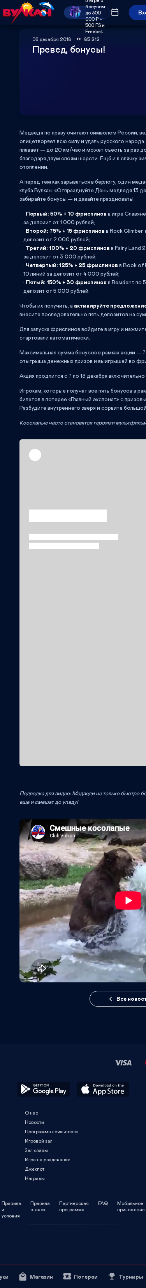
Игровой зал (39, 1141)
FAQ (103, 1203)
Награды (35, 1178)
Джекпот (34, 1169)
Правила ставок (40, 1203)
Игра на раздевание (47, 1159)
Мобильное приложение (131, 1203)
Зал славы (36, 1150)
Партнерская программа (74, 1203)
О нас (31, 1112)
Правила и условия (11, 1203)
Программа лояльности (51, 1131)
